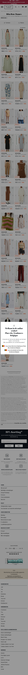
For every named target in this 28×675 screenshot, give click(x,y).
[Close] (26, 323)
